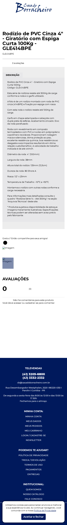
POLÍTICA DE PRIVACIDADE (33, 455)
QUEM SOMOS (33, 490)
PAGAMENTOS (33, 470)
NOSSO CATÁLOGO (33, 494)
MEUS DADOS (33, 421)
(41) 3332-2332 (33, 378)
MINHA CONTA (33, 417)
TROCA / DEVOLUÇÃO (33, 460)
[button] (5, 7)
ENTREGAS (33, 474)
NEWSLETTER (33, 440)
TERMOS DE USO (33, 465)
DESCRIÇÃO (12, 75)
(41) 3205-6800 (33, 374)
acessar (17, 303)
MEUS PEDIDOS (33, 426)
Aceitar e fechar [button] (33, 517)
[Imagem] (8, 248)
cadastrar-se (31, 303)
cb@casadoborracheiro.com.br (33, 383)
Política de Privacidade (45, 511)
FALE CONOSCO (33, 499)
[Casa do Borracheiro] (34, 7)
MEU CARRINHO (33, 431)
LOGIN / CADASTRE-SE (33, 436)
